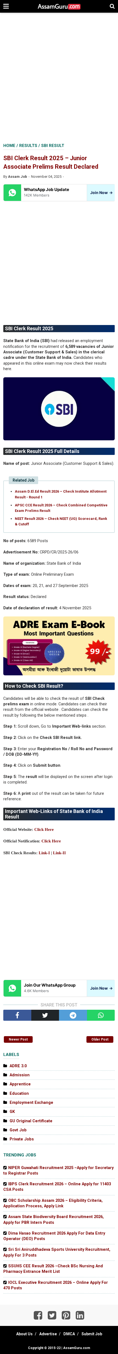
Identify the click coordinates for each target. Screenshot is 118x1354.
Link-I (44, 853)
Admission (20, 1075)
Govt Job (18, 1130)
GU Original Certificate (31, 1121)
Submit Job (92, 1334)
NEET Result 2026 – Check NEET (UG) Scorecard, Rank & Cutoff (61, 521)
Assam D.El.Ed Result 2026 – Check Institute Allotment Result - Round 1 (60, 494)
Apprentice (20, 1084)
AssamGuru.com (76, 1348)
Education (19, 1093)
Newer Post (18, 1039)
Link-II (59, 853)
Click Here (44, 829)
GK (12, 1111)
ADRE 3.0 (18, 1066)
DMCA (69, 1334)
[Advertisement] (59, 78)
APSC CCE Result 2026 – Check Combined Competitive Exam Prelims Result (61, 508)
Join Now (100, 192)
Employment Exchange (31, 1102)
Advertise (48, 1334)
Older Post (99, 1039)
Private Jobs (22, 1139)
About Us (24, 1334)
